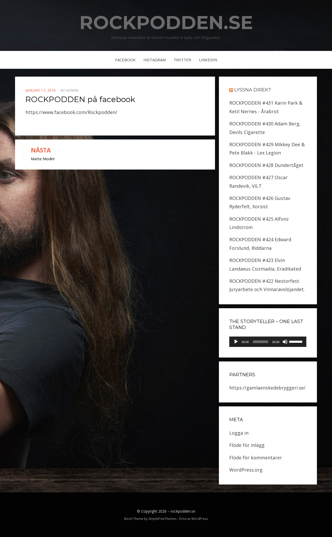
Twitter (182, 59)
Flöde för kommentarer (255, 457)
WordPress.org (245, 470)
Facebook (125, 59)
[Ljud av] (285, 341)
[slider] (296, 341)
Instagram (154, 59)
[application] (267, 342)
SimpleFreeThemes (162, 518)
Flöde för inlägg (247, 445)
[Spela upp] (236, 341)
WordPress (199, 518)
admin (72, 90)
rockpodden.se (166, 22)
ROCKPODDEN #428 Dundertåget (266, 165)
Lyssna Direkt (252, 90)
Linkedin (208, 59)
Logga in (238, 433)
